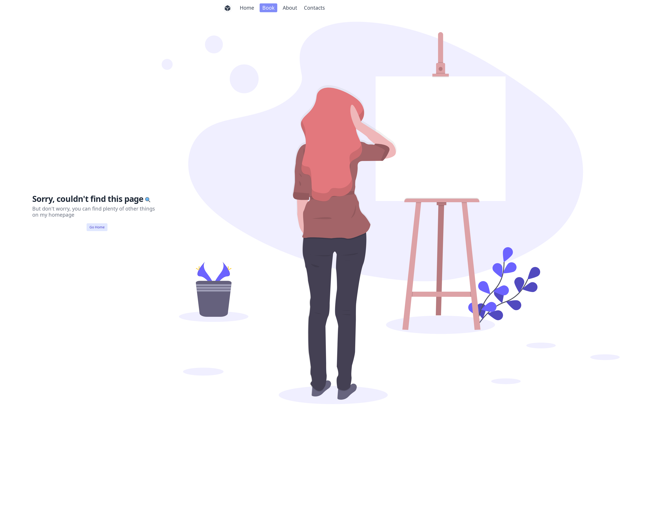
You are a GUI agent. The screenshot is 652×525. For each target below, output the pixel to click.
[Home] (227, 8)
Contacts (314, 7)
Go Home (97, 227)
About (290, 7)
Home (247, 7)
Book (268, 7)
